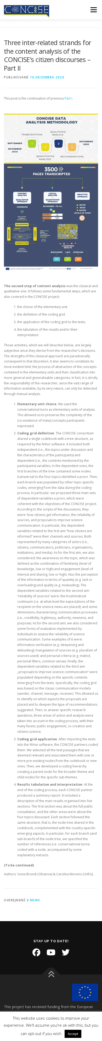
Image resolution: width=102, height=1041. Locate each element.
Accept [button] (73, 1033)
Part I (68, 98)
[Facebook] (36, 952)
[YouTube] (51, 952)
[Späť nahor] (51, 974)
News (35, 900)
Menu (93, 10)
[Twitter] (66, 952)
